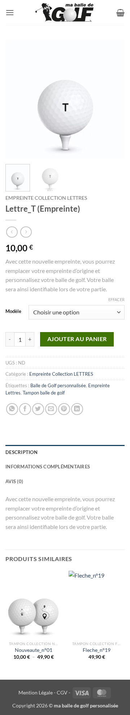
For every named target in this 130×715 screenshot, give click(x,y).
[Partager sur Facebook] (25, 409)
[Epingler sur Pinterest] (64, 409)
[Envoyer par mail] (51, 409)
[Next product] (11, 232)
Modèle (13, 311)
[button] (9, 12)
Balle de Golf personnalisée (58, 385)
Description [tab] (21, 452)
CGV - (63, 692)
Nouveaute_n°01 (33, 650)
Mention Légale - (37, 692)
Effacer (116, 299)
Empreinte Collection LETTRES (46, 198)
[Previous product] (25, 232)
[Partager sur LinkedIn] (77, 409)
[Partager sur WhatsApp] (12, 409)
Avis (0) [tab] (14, 481)
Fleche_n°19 (96, 650)
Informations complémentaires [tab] (47, 466)
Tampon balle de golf (44, 393)
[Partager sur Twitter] (38, 409)
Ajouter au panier (77, 339)
